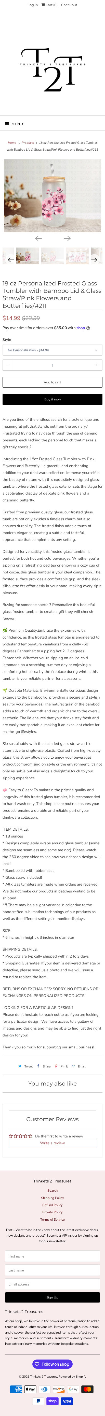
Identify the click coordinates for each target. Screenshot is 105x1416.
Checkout (69, 5)
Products (28, 143)
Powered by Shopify (72, 1377)
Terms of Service (52, 1219)
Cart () (51, 5)
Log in (33, 5)
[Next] (66, 237)
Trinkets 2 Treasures (43, 1377)
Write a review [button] (52, 1143)
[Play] (52, 195)
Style (7, 339)
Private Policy (52, 1212)
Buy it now (52, 399)
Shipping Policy (52, 1198)
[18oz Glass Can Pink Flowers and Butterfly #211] (52, 195)
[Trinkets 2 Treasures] (52, 64)
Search (52, 1190)
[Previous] (38, 237)
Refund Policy (52, 1205)
